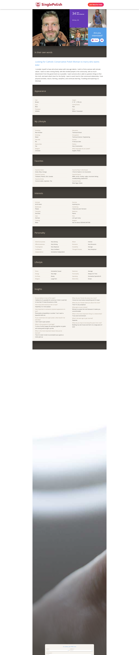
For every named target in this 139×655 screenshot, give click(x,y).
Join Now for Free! (95, 5)
